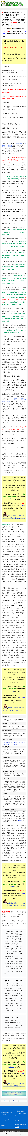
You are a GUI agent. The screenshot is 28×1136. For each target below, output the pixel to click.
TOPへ (21, 1134)
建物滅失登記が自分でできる (6, 1113)
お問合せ (11, 499)
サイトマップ (5, 1120)
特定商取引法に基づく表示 (20, 1126)
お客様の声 (18, 1120)
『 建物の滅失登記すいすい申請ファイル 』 (21, 1113)
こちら (19, 820)
